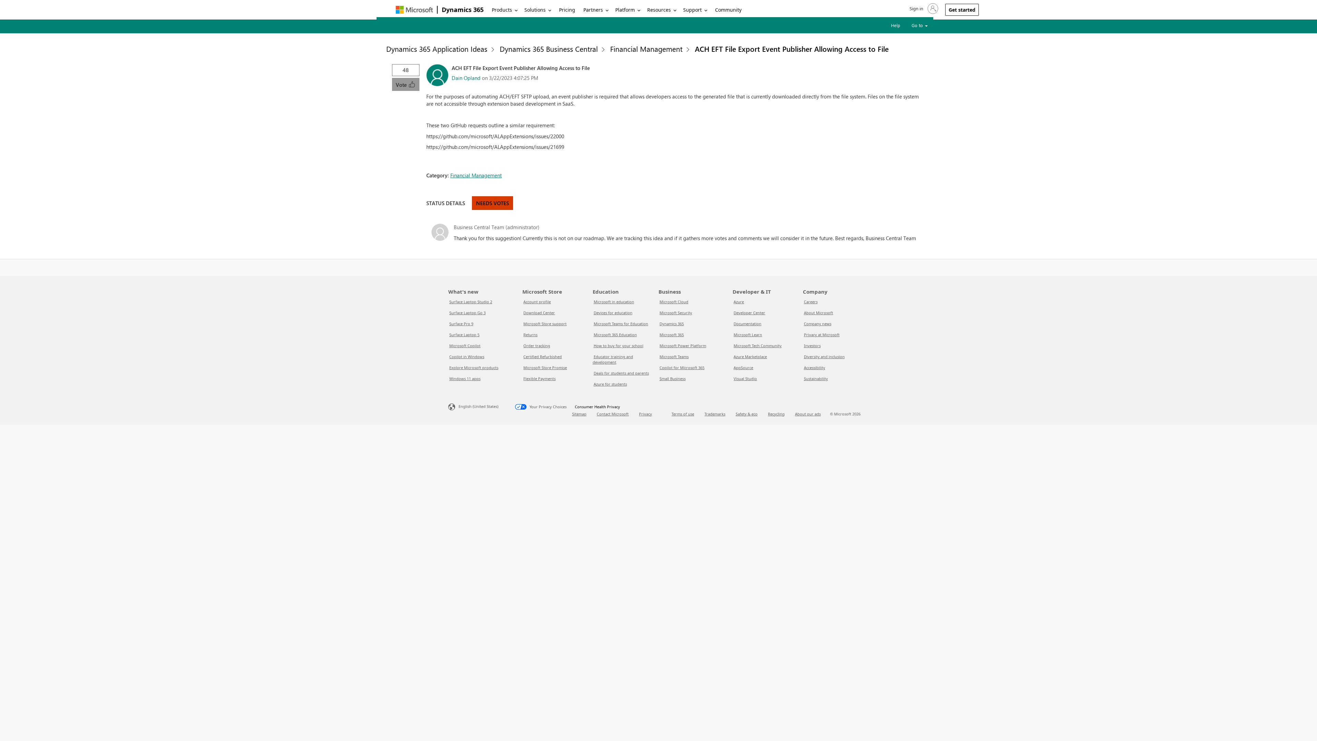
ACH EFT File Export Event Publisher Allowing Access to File (792, 49)
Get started (962, 10)
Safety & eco (747, 413)
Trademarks (714, 413)
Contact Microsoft (613, 413)
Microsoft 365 (672, 334)
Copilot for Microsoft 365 (682, 367)
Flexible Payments (539, 378)
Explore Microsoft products (473, 367)
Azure (739, 301)
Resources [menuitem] (659, 10)
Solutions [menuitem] (535, 10)
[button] (923, 8)
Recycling (776, 413)
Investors (812, 345)
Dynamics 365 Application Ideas (436, 49)
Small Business (673, 378)
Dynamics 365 (463, 9)
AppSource (743, 367)
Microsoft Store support (545, 323)
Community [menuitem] (728, 10)
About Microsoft (818, 312)
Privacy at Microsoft (822, 334)
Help (895, 25)
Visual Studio (745, 378)
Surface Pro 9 (461, 323)
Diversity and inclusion (824, 356)
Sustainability (816, 378)
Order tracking (536, 345)
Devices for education (613, 312)
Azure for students (610, 384)
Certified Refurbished (542, 356)
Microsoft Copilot (464, 345)
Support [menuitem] (692, 10)
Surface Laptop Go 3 (467, 312)
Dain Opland (466, 77)
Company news (817, 323)
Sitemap (579, 413)
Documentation (747, 323)
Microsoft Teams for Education (621, 323)
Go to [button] (918, 25)
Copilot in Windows (466, 356)
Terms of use (683, 413)
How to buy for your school (618, 345)
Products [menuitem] (502, 10)
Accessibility (814, 367)
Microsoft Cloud (674, 301)
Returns (530, 334)
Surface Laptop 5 (464, 334)
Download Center (539, 312)
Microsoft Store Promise (545, 367)
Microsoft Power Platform (683, 345)
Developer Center (749, 312)
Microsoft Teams (674, 356)
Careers (811, 301)
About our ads (808, 413)
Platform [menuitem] (625, 10)
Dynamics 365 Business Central (549, 49)
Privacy (645, 413)
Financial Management (646, 49)
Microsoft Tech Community (758, 345)
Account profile (537, 301)
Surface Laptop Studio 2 (470, 301)
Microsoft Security (676, 312)
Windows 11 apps (464, 378)
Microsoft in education (614, 301)
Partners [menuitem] (593, 10)
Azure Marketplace (750, 356)
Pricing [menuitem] (567, 10)
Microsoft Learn (748, 334)
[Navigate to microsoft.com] (414, 10)
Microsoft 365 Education (615, 334)
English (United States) (478, 406)
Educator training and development (613, 359)
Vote (402, 84)
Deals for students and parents (621, 373)
